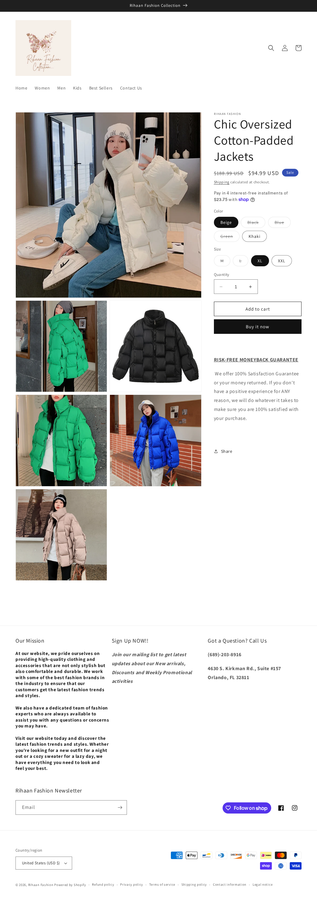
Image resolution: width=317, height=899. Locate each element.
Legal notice (262, 884)
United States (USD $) (41, 863)
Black (256, 223)
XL (260, 261)
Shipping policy (194, 884)
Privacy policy (131, 884)
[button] (271, 48)
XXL (281, 261)
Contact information (229, 884)
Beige (226, 222)
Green (230, 237)
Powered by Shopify (70, 885)
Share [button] (226, 451)
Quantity (221, 274)
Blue (283, 223)
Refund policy (103, 884)
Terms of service (162, 884)
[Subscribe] (120, 807)
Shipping (222, 182)
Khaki (254, 236)
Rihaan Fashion (41, 885)
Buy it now (257, 326)
